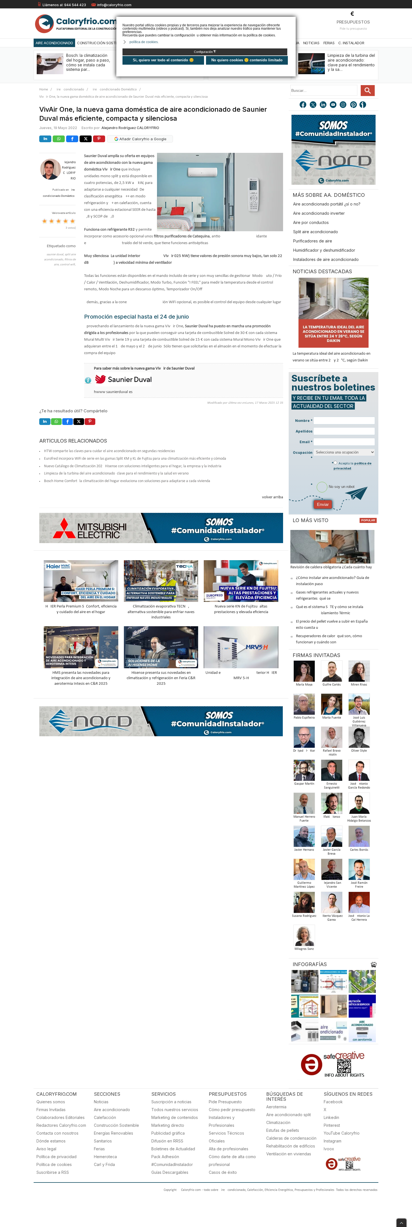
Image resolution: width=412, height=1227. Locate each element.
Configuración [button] (205, 52)
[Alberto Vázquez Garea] (331, 904)
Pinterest (332, 1125)
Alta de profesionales (228, 1148)
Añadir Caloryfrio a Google (142, 139)
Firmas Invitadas (51, 1109)
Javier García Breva (332, 852)
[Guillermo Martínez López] (304, 871)
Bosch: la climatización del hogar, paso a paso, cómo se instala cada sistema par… (88, 62)
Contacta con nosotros (57, 1133)
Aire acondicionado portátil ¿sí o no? (326, 204)
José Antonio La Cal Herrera (359, 918)
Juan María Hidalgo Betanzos (359, 818)
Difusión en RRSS (167, 1141)
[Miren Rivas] (359, 672)
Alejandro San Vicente (331, 885)
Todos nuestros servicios (174, 1109)
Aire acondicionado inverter (319, 213)
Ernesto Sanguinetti (331, 785)
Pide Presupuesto (225, 1101)
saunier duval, (56, 254)
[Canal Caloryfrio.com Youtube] (333, 105)
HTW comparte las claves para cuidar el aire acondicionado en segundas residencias (109, 451)
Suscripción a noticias (171, 1101)
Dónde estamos (51, 1141)
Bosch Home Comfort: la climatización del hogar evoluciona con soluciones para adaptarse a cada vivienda (127, 481)
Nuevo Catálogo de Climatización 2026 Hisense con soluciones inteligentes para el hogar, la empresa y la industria (132, 466)
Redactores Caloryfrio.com (61, 1125)
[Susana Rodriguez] (304, 904)
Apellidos (304, 431)
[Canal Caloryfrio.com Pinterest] (353, 105)
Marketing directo (167, 1125)
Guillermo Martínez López (304, 885)
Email (306, 442)
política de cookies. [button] (144, 42)
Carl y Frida (104, 1164)
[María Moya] (304, 672)
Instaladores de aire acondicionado (326, 259)
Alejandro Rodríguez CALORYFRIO (130, 128)
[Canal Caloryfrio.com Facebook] (303, 105)
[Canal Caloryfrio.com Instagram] (343, 105)
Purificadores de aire (312, 241)
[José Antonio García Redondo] (359, 771)
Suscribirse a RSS (52, 1172)
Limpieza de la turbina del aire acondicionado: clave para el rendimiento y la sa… (351, 62)
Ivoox (329, 1148)
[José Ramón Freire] (359, 871)
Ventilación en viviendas (288, 1153)
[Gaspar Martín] (304, 771)
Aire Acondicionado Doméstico (114, 89)
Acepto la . (353, 465)
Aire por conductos (311, 222)
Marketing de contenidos (174, 1117)
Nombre (304, 421)
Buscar (368, 90)
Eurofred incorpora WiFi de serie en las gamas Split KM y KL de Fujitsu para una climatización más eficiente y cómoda (135, 459)
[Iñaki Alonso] (331, 805)
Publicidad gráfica (168, 1133)
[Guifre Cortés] (331, 672)
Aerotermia (276, 1106)
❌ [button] (292, 20)
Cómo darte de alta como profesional (232, 1160)
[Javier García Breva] (331, 838)
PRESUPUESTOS (353, 22)
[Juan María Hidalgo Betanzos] (359, 805)
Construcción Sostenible (101, 43)
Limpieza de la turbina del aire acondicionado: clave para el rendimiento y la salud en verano (116, 473)
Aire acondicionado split (288, 1114)
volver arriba (272, 497)
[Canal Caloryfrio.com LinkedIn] (323, 105)
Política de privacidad (56, 1156)
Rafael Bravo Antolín (332, 752)
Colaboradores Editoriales (60, 1117)
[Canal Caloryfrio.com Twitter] (313, 105)
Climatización (278, 1122)
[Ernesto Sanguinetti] (331, 771)
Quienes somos (50, 1101)
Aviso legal (46, 1148)
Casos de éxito (223, 1172)
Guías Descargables (169, 1172)
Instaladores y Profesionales (222, 1121)
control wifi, (68, 264)
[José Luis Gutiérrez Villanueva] (359, 705)
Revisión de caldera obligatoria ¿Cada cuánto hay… (332, 567)
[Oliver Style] (359, 738)
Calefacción (105, 1117)
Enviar (323, 504)
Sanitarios (103, 1141)
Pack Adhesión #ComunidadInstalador (172, 1160)
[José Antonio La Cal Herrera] (359, 904)
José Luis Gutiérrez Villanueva (359, 721)
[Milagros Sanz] (304, 937)
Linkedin (331, 1117)
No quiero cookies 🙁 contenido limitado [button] (247, 60)
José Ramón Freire (359, 885)
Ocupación (303, 455)
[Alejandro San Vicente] (331, 871)
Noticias (311, 43)
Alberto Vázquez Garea (332, 918)
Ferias (329, 43)
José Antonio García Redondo (359, 785)
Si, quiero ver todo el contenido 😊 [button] (163, 60)
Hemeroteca (105, 1156)
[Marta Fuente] (331, 705)
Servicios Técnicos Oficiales (226, 1137)
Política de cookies (54, 1164)
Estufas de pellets (282, 1130)
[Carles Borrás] (359, 838)
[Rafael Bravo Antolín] (331, 738)
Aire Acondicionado (54, 43)
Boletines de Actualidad (173, 1148)
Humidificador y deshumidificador (324, 250)
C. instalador (351, 43)
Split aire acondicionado (315, 231)
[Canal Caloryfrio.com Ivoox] (363, 105)
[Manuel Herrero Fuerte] (304, 805)
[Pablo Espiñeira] (304, 705)
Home (43, 89)
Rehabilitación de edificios (290, 1146)
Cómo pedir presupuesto (232, 1109)
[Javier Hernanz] (304, 838)
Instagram (332, 1141)
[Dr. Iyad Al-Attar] (304, 738)
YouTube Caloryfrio (342, 1133)
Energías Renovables (113, 1133)
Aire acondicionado (112, 1109)
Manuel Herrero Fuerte (304, 818)
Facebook (333, 1101)
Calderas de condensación (291, 1138)
